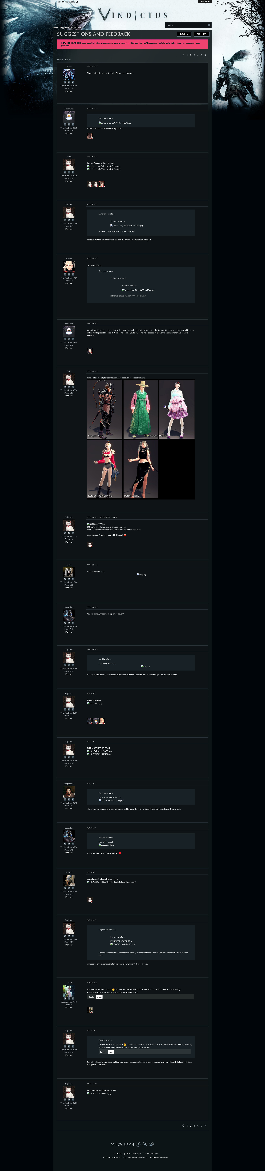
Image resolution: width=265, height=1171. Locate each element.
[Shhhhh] (69, 82)
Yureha (69, 258)
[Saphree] (90, 183)
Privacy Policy (133, 1153)
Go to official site (66, 1)
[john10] (69, 880)
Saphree (102, 118)
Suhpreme (69, 108)
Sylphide (69, 517)
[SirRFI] (69, 572)
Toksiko (69, 982)
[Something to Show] (65, 82)
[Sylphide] (69, 525)
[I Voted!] (73, 82)
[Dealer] (69, 74)
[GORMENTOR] (90, 135)
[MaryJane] (102, 720)
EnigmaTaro (69, 783)
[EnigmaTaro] (69, 792)
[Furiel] (69, 164)
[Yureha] (69, 267)
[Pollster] (73, 124)
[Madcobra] (69, 615)
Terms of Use (151, 1153)
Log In (184, 34)
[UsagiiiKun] (90, 350)
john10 (69, 872)
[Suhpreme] (69, 117)
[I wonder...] (73, 172)
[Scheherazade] (96, 183)
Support (118, 1153)
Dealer (69, 66)
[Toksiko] (69, 991)
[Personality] (73, 998)
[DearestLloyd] (96, 720)
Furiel (69, 156)
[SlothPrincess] (102, 183)
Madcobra (69, 607)
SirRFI (69, 564)
